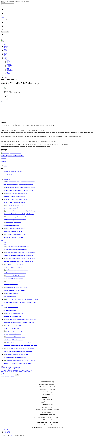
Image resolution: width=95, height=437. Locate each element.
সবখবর (2, 240)
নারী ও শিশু (9, 69)
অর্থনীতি (8, 62)
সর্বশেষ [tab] (5, 242)
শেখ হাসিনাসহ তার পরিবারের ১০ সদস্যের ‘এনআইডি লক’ (14, 196)
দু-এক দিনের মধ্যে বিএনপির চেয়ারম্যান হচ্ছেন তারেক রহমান (15, 273)
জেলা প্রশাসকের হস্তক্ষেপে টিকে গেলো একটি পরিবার (13, 237)
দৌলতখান (5, 47)
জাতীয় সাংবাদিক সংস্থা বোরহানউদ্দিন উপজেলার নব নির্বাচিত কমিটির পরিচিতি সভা (18, 190)
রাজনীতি (8, 61)
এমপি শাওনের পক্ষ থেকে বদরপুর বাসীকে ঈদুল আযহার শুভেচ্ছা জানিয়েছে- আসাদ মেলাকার (20, 345)
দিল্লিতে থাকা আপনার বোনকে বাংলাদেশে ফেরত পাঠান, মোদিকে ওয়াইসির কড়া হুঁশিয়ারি (19, 302)
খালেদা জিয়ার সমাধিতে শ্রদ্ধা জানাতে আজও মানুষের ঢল (14, 290)
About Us (6, 430)
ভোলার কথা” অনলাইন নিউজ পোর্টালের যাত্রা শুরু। (13, 340)
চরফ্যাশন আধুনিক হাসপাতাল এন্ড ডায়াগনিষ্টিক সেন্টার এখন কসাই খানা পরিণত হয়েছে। (19, 322)
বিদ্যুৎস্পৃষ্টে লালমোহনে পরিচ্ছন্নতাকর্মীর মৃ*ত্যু (12, 208)
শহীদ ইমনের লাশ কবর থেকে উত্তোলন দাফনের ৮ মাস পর (14, 202)
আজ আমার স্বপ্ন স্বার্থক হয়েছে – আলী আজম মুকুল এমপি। (15, 357)
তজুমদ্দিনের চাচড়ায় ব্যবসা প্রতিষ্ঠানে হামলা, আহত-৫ (12, 156)
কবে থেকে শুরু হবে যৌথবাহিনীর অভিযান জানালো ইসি (13, 278)
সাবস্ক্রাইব (16, 374)
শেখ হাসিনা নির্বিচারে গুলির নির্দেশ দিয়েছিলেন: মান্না (13, 171)
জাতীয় (5, 45)
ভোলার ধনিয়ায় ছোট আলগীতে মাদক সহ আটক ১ (12, 316)
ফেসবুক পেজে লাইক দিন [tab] (8, 174)
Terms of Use (7, 432)
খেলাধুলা (8, 66)
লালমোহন (5, 52)
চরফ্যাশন (5, 53)
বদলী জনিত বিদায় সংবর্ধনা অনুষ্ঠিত (10, 310)
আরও (5, 58)
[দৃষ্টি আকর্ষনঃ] (3, 158)
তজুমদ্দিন (5, 50)
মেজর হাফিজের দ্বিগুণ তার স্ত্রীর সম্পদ (11, 284)
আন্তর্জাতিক (9, 64)
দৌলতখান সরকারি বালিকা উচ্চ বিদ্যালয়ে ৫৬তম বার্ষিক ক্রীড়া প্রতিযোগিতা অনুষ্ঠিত (19, 214)
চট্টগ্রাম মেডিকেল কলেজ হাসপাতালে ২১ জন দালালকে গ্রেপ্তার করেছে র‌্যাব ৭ (18, 184)
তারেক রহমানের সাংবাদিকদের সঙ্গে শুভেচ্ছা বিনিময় (13, 267)
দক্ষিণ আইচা (6, 57)
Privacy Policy (7, 431)
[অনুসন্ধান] (1, 4)
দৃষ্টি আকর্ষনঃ (3, 161)
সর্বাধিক (2, 366)
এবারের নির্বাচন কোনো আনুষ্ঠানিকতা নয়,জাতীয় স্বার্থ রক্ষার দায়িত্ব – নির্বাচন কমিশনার (19, 261)
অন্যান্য (8, 73)
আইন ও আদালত (10, 65)
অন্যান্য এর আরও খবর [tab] (8, 179)
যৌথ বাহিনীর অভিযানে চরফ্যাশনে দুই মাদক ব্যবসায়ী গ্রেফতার (15, 249)
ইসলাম (8, 60)
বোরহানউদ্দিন (6, 49)
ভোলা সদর (5, 46)
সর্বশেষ (2, 305)
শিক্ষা (7, 72)
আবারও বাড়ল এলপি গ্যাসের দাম (10, 296)
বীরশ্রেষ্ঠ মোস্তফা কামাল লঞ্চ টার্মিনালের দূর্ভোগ (12, 334)
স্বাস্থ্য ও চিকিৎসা (10, 70)
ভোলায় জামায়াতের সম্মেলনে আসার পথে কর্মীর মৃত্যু (13, 231)
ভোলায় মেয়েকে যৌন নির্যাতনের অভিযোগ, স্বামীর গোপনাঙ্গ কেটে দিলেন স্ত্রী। (18, 363)
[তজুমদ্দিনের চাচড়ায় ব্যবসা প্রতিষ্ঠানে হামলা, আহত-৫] (11, 153)
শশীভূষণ (5, 56)
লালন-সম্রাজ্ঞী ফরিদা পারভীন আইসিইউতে (11, 225)
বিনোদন (8, 68)
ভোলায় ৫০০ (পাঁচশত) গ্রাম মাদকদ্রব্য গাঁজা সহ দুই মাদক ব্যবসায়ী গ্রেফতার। (18, 351)
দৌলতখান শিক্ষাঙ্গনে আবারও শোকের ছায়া (11, 328)
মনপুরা (5, 54)
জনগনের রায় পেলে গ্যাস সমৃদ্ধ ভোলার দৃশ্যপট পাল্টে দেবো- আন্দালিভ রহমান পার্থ (18, 255)
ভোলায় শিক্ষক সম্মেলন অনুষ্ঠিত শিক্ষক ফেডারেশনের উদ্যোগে (15, 219)
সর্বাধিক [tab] (5, 244)
